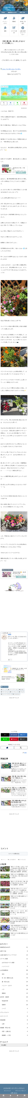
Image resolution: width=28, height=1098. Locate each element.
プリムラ (22, 691)
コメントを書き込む (14, 853)
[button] (23, 739)
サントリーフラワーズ (7, 694)
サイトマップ (7, 1090)
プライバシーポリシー (20, 1090)
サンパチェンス (14, 691)
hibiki (9, 634)
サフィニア (4, 689)
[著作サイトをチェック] (9, 660)
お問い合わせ (14, 1093)
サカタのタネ (17, 694)
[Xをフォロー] (11, 660)
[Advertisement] (14, 613)
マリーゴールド (5, 691)
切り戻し (22, 689)
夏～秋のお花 (5, 686)
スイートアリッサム (13, 689)
